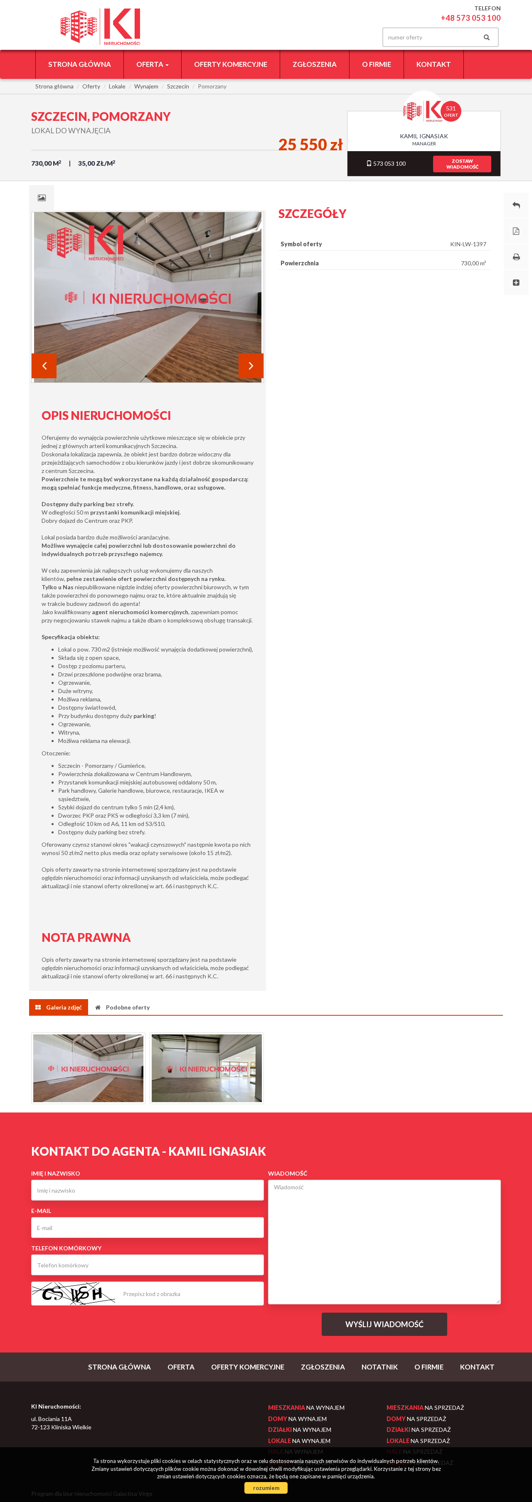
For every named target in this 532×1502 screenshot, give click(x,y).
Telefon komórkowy (66, 1248)
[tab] (41, 197)
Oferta (181, 1366)
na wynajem (306, 1407)
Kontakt (433, 64)
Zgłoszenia (315, 64)
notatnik (380, 1366)
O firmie (376, 64)
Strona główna (79, 64)
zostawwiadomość (462, 163)
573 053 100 (389, 163)
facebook (360, 37)
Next (251, 365)
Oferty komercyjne (230, 64)
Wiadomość (287, 1173)
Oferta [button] (150, 64)
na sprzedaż (425, 1407)
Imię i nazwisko (55, 1173)
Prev (44, 365)
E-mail (41, 1210)
